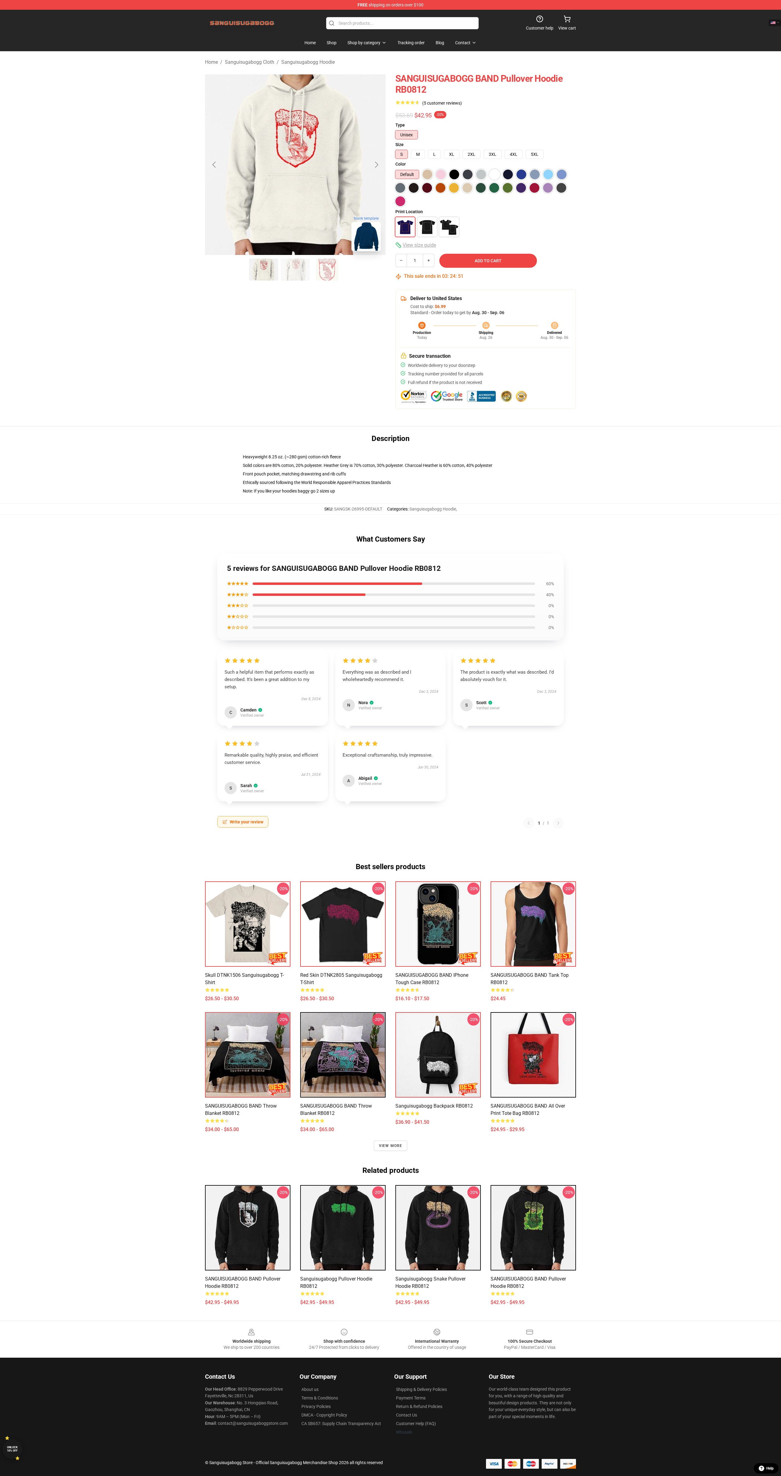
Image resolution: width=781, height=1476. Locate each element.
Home (211, 62)
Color (400, 164)
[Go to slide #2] (295, 270)
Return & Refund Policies (419, 1406)
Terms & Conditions (319, 1397)
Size (399, 144)
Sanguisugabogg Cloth (249, 62)
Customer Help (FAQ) (416, 1423)
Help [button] (770, 1468)
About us (310, 1389)
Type (400, 125)
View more (390, 1146)
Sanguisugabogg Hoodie (308, 62)
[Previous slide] (214, 164)
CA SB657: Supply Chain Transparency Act (341, 1423)
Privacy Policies (316, 1406)
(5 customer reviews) (442, 103)
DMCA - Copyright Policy (324, 1415)
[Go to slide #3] (327, 270)
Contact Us (406, 1415)
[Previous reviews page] (528, 823)
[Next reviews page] (558, 823)
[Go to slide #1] (263, 270)
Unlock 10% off (12, 1449)
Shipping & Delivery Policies (421, 1389)
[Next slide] (376, 164)
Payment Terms (411, 1397)
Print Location (409, 211)
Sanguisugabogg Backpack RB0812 (434, 1106)
